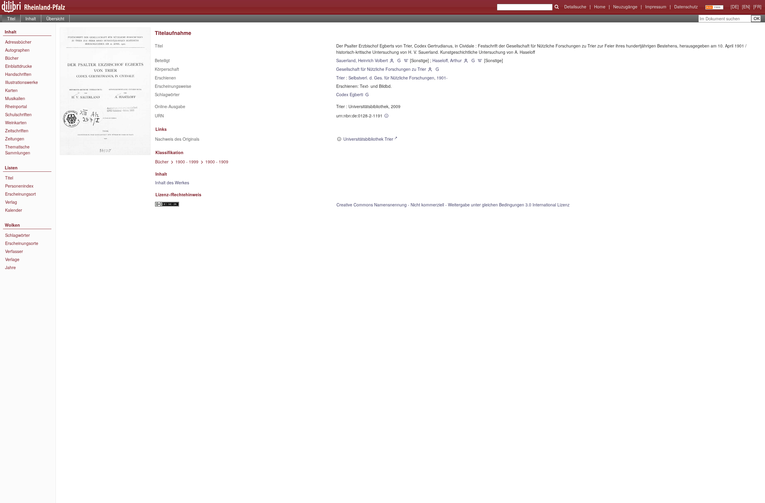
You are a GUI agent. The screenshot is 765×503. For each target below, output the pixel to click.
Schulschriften (18, 114)
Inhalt (30, 19)
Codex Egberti (349, 94)
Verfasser (14, 251)
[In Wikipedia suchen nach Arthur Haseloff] (480, 60)
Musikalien (15, 98)
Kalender (13, 210)
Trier (340, 78)
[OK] (557, 6)
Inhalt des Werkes (172, 182)
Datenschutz (686, 7)
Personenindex (19, 186)
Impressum (655, 7)
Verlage (12, 259)
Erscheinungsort (20, 194)
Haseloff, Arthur (447, 60)
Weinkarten (16, 122)
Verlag (11, 202)
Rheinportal (16, 106)
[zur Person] (392, 60)
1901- (442, 78)
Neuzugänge (625, 7)
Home (599, 7)
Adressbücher (18, 42)
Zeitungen (14, 139)
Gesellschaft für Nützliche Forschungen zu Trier (381, 69)
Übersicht (55, 19)
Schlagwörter (17, 235)
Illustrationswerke (21, 82)
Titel (9, 178)
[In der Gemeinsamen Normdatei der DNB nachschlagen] (399, 60)
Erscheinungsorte (21, 243)
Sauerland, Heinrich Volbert (362, 60)
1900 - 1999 (186, 162)
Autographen (17, 50)
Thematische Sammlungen (17, 150)
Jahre (10, 267)
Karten (11, 90)
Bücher (12, 58)
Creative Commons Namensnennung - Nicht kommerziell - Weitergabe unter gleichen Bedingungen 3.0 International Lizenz (453, 205)
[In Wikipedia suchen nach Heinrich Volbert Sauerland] (406, 60)
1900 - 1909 (216, 162)
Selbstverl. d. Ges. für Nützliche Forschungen (391, 78)
